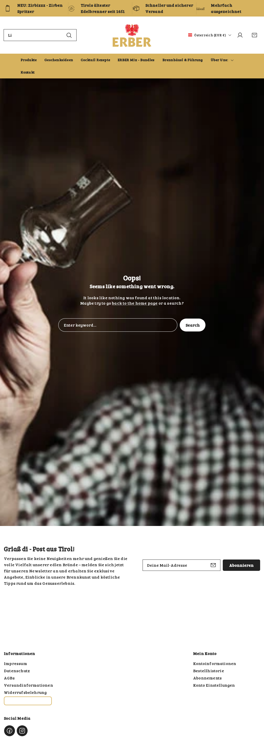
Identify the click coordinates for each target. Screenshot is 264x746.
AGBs (9, 677)
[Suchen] (69, 34)
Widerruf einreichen (27, 700)
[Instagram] (22, 730)
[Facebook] (9, 730)
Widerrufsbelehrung (25, 692)
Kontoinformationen (214, 663)
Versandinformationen (28, 685)
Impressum (15, 663)
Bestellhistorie (208, 670)
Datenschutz (17, 670)
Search (193, 325)
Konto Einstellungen (214, 685)
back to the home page (135, 303)
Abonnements (207, 677)
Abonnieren (241, 565)
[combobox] (40, 35)
